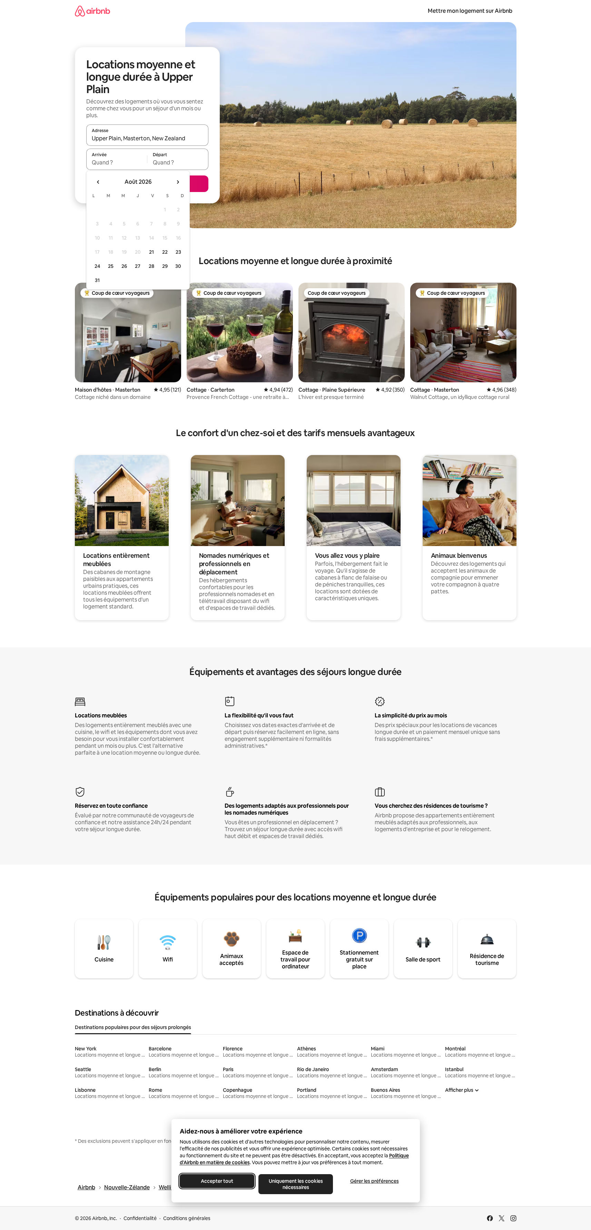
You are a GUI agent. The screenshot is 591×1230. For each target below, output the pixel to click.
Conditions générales (186, 1218)
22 (165, 252)
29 (165, 266)
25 (111, 266)
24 (97, 266)
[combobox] (147, 138)
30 (178, 266)
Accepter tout (217, 1181)
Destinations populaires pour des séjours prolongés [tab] (133, 1027)
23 (178, 252)
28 (151, 266)
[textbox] (117, 162)
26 (124, 266)
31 (97, 280)
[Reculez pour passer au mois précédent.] (98, 182)
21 (151, 252)
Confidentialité (140, 1218)
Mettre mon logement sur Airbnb (470, 10)
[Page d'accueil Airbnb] (92, 11)
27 (137, 266)
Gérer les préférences (374, 1181)
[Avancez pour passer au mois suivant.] (178, 182)
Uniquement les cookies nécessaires (295, 1184)
